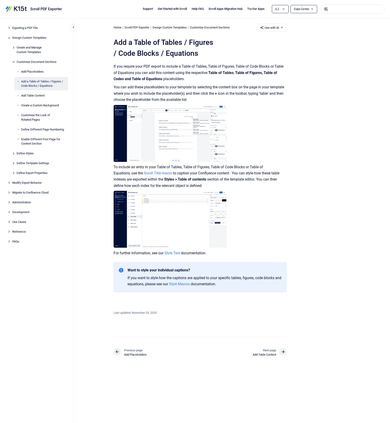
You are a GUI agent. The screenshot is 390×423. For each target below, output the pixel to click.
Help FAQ (198, 8)
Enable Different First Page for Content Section (40, 141)
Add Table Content (33, 95)
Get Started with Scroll (172, 8)
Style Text (172, 253)
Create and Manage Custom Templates (29, 50)
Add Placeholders (32, 71)
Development (20, 212)
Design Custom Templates (29, 38)
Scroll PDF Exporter (46, 9)
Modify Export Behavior (27, 183)
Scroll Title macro (158, 173)
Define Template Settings (33, 163)
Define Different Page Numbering (42, 129)
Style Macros (179, 284)
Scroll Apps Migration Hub (225, 8)
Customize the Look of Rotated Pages (35, 118)
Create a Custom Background (40, 105)
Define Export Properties (32, 173)
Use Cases (19, 222)
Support (148, 8)
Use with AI (272, 27)
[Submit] (326, 9)
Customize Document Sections (36, 62)
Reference (19, 232)
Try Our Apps (256, 8)
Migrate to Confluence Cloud (30, 192)
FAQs (15, 241)
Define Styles (25, 153)
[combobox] (352, 9)
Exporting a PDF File (25, 28)
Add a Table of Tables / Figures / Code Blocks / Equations (42, 84)
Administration (21, 202)
